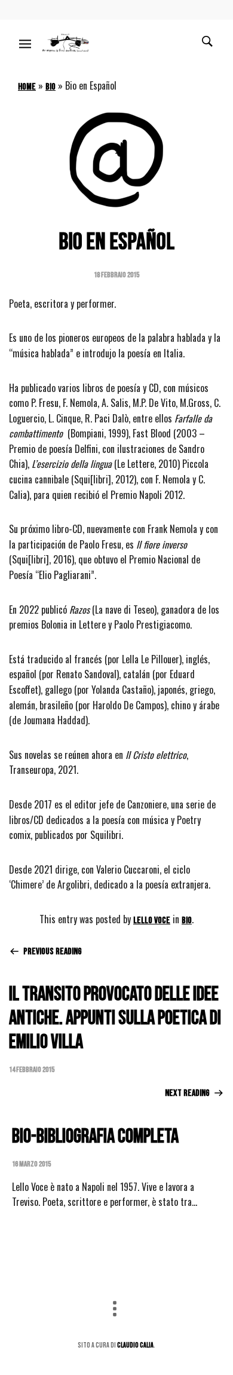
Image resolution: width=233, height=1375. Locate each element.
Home (27, 87)
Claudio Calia (135, 1345)
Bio (50, 87)
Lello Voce (151, 920)
